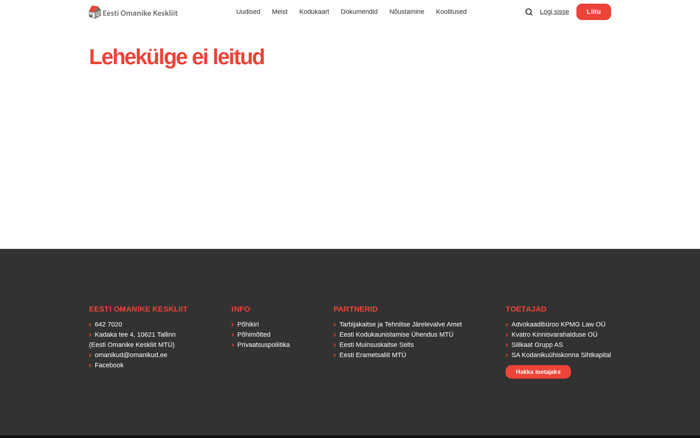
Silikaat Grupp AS (537, 344)
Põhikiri (248, 324)
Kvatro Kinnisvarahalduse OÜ (555, 334)
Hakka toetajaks (538, 372)
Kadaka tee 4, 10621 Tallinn (135, 334)
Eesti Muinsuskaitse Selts (376, 344)
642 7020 (108, 324)
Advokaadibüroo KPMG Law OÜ (559, 324)
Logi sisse (554, 11)
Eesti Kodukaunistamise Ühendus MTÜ (396, 334)
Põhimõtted (254, 334)
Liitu (594, 11)
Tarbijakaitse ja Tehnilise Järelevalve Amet (400, 324)
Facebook (109, 365)
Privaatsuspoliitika (263, 344)
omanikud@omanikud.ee (131, 355)
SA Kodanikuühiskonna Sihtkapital (561, 355)
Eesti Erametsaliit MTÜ (372, 355)
